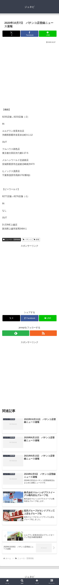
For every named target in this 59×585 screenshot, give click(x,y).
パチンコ (28, 239)
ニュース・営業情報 (12, 239)
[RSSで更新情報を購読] (43, 333)
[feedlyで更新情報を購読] (15, 333)
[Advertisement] (29, 75)
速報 (37, 239)
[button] (53, 425)
